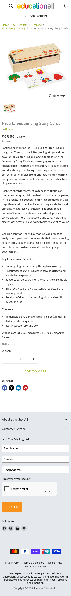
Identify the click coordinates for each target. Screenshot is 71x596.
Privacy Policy (12, 562)
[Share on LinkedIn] (18, 388)
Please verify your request (16, 478)
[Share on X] (11, 388)
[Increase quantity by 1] (33, 359)
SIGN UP (12, 507)
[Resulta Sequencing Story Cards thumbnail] (9, 109)
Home (5, 24)
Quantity (6, 351)
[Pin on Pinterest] (25, 388)
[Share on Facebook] (4, 388)
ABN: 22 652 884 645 (35, 566)
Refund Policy (55, 562)
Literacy (36, 24)
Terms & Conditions (34, 562)
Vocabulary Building (14, 28)
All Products (20, 24)
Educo (9, 129)
